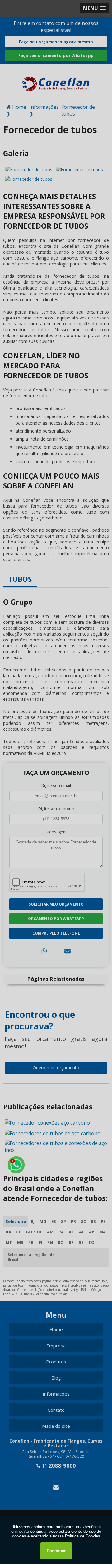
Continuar (56, 1551)
